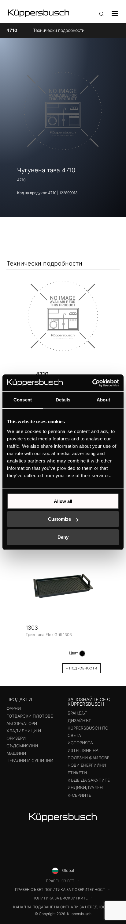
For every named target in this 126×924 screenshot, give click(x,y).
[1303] (63, 585)
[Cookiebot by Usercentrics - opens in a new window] (92, 383)
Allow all (63, 501)
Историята (80, 742)
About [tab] (103, 399)
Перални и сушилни (29, 760)
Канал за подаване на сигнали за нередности (62, 907)
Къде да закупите (89, 780)
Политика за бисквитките (60, 898)
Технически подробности (58, 30)
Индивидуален (85, 787)
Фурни (13, 708)
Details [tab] (63, 399)
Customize (59, 519)
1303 (32, 627)
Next (111, 607)
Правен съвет (60, 881)
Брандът (77, 713)
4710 (11, 30)
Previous (15, 607)
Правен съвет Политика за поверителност (60, 889)
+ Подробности (81, 668)
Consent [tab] (22, 399)
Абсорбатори (21, 723)
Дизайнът (79, 720)
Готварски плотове (29, 716)
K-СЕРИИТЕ (79, 795)
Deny (63, 537)
